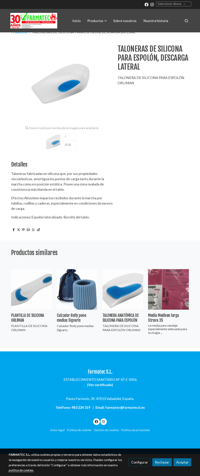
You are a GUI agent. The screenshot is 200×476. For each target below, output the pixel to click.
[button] (97, 20)
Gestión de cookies (106, 430)
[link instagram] (152, 4)
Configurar (139, 462)
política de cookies (21, 470)
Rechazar (162, 462)
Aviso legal (57, 430)
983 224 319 (80, 407)
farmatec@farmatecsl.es (125, 407)
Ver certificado (100, 385)
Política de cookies (79, 430)
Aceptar (182, 462)
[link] (33, 20)
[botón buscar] (186, 21)
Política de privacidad (135, 430)
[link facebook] (146, 4)
